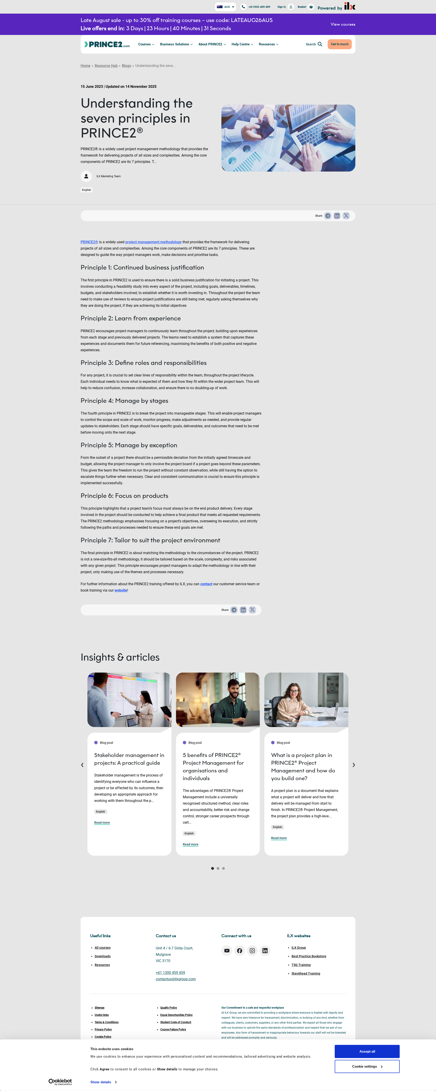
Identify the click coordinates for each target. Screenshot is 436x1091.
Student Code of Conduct (175, 1022)
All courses (103, 947)
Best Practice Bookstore (309, 956)
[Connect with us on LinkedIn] (265, 950)
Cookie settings (364, 1066)
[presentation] (82, 764)
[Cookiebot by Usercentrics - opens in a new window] (60, 1082)
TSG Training (301, 965)
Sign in (281, 6)
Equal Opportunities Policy (176, 1015)
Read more (102, 822)
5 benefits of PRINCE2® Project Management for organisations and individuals (213, 766)
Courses (144, 44)
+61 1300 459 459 (259, 6)
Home (85, 66)
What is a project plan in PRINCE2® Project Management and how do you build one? (303, 766)
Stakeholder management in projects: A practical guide (129, 759)
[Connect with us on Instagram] (252, 950)
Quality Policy (168, 1007)
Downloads (103, 956)
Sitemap (99, 1007)
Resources (267, 44)
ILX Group (299, 947)
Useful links (102, 1015)
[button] (212, 868)
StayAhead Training (306, 973)
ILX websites (298, 935)
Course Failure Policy (173, 1029)
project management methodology (153, 242)
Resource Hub (106, 66)
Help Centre (241, 44)
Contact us (166, 935)
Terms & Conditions (107, 1022)
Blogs (126, 66)
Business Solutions (174, 44)
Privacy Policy (103, 1029)
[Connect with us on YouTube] (226, 950)
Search (311, 44)
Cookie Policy (103, 1036)
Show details (100, 1082)
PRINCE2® (89, 242)
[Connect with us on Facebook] (239, 950)
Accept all (367, 1051)
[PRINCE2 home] (107, 44)
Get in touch (340, 44)
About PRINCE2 (210, 44)
